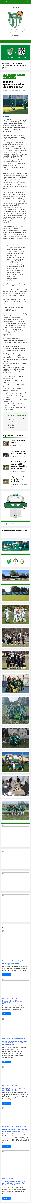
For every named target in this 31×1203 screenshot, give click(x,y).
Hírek (5, 75)
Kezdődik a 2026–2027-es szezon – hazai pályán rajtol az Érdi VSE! (14, 1130)
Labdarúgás (12, 75)
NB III (4, 78)
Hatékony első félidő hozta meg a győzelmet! (13, 1002)
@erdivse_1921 (10, 524)
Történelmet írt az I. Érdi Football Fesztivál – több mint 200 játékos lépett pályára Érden (13, 1183)
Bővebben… (6, 974)
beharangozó (6, 1127)
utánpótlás (11, 78)
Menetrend (20, 75)
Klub (7, 961)
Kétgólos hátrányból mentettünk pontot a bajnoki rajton (15, 2)
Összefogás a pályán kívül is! (12, 964)
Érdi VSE (7, 90)
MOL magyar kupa (19, 1038)
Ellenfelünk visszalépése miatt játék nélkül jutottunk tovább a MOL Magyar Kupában (14, 1043)
